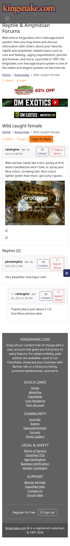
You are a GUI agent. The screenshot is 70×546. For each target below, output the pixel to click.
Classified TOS (35, 455)
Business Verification (35, 464)
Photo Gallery (35, 437)
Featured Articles (35, 428)
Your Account (35, 405)
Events (35, 424)
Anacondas (21, 75)
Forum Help (35, 495)
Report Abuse (58, 151)
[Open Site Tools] (66, 273)
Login (22, 80)
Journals (35, 419)
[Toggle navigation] (7, 18)
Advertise (35, 392)
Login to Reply (41, 139)
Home (6, 75)
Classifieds (35, 397)
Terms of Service (35, 451)
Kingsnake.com (15, 528)
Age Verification (35, 459)
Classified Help (35, 487)
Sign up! (49, 512)
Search (9, 80)
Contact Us (35, 491)
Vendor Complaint (35, 468)
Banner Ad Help (35, 482)
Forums (35, 432)
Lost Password (35, 401)
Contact (42, 153)
